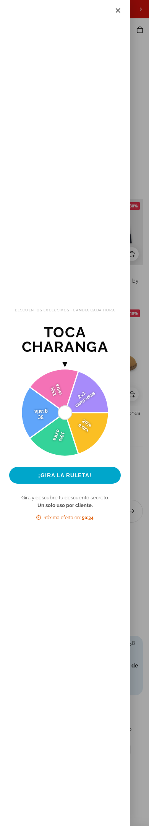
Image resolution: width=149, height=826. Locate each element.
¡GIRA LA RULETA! (65, 475)
